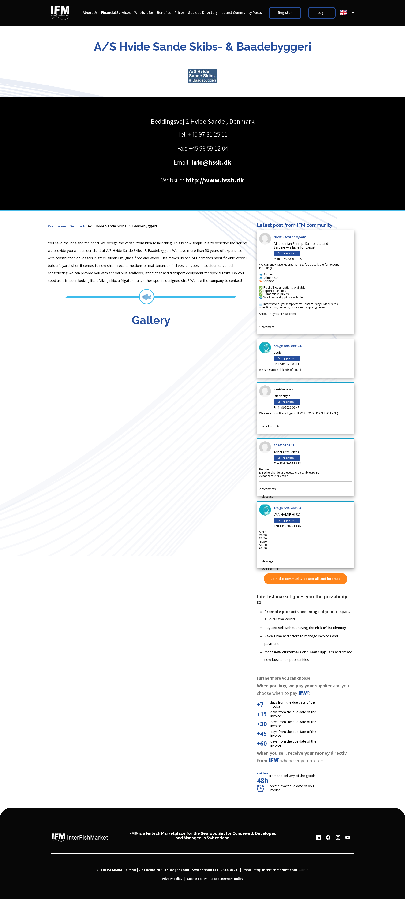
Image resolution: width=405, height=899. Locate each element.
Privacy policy (172, 879)
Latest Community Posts (241, 12)
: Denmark (76, 226)
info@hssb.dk (211, 162)
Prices (179, 12)
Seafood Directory (203, 12)
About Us (90, 12)
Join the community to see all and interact (305, 578)
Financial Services (116, 12)
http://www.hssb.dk (214, 180)
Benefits (164, 12)
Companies (57, 226)
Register (285, 12)
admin (303, 870)
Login (321, 12)
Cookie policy (197, 879)
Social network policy (227, 879)
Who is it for (143, 12)
